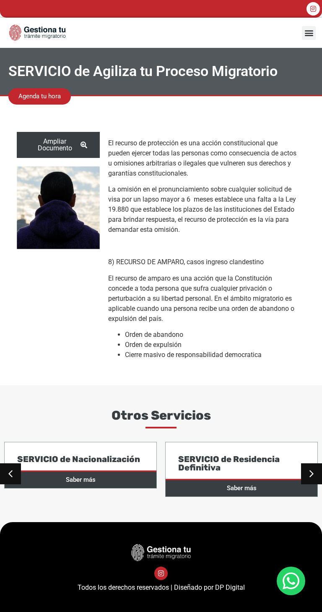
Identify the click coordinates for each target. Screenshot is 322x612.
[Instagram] (313, 9)
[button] (309, 33)
